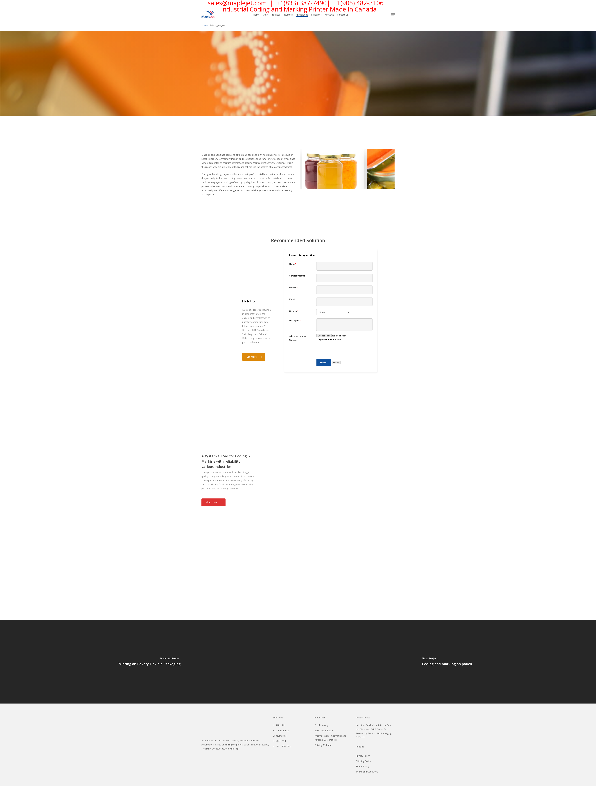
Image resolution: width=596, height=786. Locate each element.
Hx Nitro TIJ (278, 725)
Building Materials (323, 745)
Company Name (297, 275)
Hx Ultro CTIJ (279, 741)
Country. (293, 311)
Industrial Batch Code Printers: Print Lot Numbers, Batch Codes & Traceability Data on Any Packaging (374, 729)
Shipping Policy (363, 761)
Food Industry (321, 725)
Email (292, 299)
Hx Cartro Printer (281, 730)
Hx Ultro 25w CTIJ (282, 746)
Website (293, 287)
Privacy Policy (363, 755)
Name (292, 264)
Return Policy (362, 766)
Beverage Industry (323, 730)
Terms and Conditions (367, 771)
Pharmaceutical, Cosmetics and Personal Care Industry (330, 737)
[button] (393, 14)
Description (295, 320)
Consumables (280, 735)
